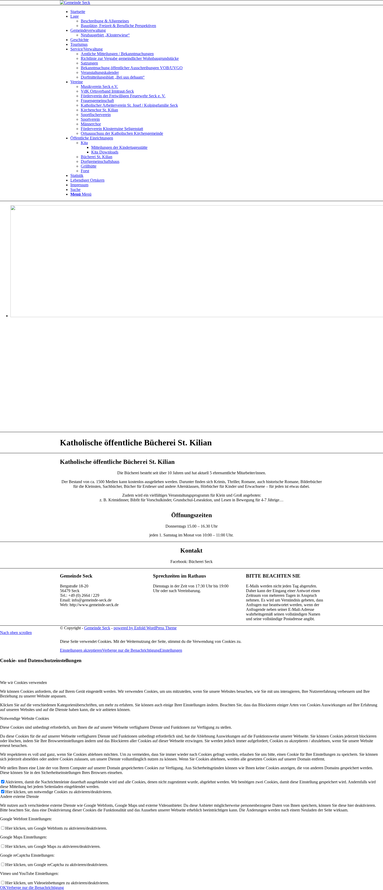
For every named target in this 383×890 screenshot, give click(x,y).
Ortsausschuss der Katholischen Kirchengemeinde (122, 133)
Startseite (77, 11)
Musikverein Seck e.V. (99, 86)
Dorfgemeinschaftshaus (100, 161)
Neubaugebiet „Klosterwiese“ (105, 35)
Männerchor (91, 124)
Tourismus (79, 44)
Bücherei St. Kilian (96, 157)
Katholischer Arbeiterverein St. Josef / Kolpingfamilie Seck (129, 105)
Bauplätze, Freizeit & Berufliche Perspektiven (118, 25)
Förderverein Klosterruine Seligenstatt (112, 128)
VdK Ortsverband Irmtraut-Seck (107, 91)
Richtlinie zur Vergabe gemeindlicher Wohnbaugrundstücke (130, 58)
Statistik (76, 175)
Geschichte (79, 39)
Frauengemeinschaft (97, 100)
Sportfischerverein (96, 114)
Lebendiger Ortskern (87, 180)
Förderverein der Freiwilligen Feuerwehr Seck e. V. (123, 96)
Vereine (76, 82)
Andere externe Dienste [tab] (19, 796)
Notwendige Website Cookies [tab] (24, 718)
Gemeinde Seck (97, 628)
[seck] (75, 2)
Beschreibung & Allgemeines (105, 21)
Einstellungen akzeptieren (81, 650)
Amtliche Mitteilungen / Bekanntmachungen (117, 54)
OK (3, 887)
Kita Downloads (104, 152)
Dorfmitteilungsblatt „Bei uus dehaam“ (113, 77)
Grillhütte (88, 166)
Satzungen (89, 63)
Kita (84, 142)
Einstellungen (171, 650)
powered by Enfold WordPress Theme (145, 628)
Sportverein (90, 119)
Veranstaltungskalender (100, 72)
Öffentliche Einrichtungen (91, 138)
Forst (85, 171)
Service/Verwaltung (86, 49)
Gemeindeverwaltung (88, 30)
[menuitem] (196, 189)
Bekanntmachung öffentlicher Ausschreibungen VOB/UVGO (132, 68)
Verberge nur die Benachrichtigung (131, 650)
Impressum (79, 185)
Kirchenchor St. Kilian (99, 110)
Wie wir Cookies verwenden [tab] (23, 682)
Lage (74, 16)
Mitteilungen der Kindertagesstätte (119, 147)
